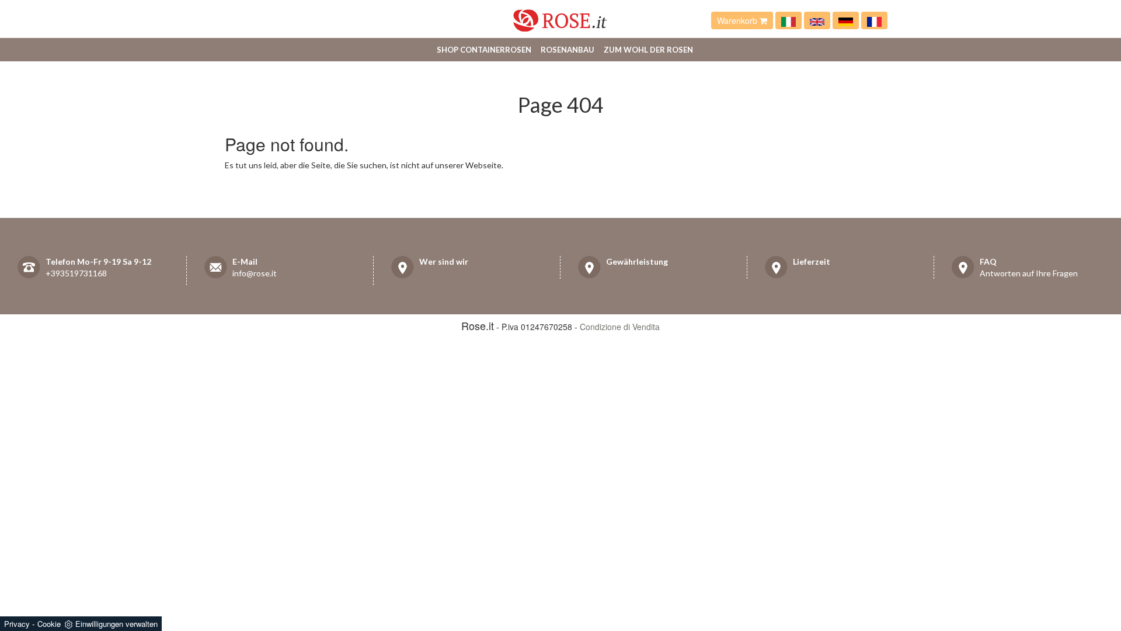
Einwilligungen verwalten (116, 623)
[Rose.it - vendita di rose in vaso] (788, 20)
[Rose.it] (560, 16)
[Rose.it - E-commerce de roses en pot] (874, 20)
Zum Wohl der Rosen (648, 49)
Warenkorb (738, 20)
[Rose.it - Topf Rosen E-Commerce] (846, 20)
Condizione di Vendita (620, 326)
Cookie (49, 623)
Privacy (17, 623)
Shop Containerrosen (484, 49)
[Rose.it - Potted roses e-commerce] (817, 20)
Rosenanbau (567, 49)
